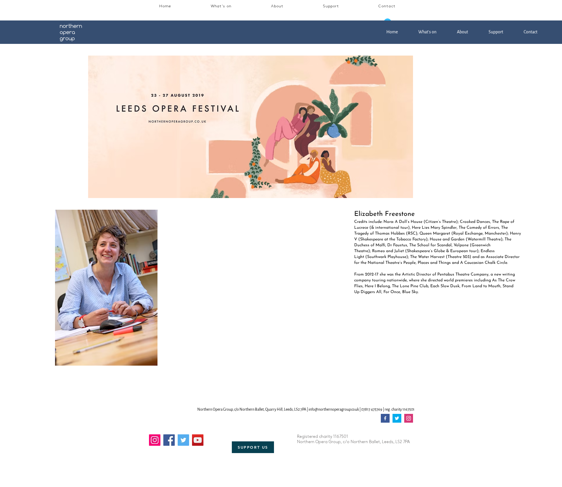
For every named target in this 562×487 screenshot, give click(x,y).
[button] (221, 6)
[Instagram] (154, 440)
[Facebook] (169, 440)
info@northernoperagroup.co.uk (334, 409)
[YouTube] (197, 440)
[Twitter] (183, 440)
